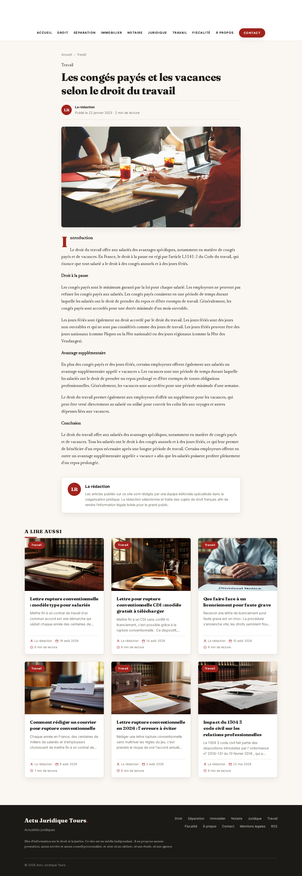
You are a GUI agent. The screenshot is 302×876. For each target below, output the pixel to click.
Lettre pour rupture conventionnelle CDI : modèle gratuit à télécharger (149, 605)
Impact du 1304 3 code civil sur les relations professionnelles (232, 728)
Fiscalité (201, 32)
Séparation (85, 32)
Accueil (44, 32)
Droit (62, 32)
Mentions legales (252, 826)
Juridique (157, 32)
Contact (252, 33)
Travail (179, 32)
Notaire (135, 32)
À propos (225, 32)
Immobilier (111, 32)
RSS (274, 826)
